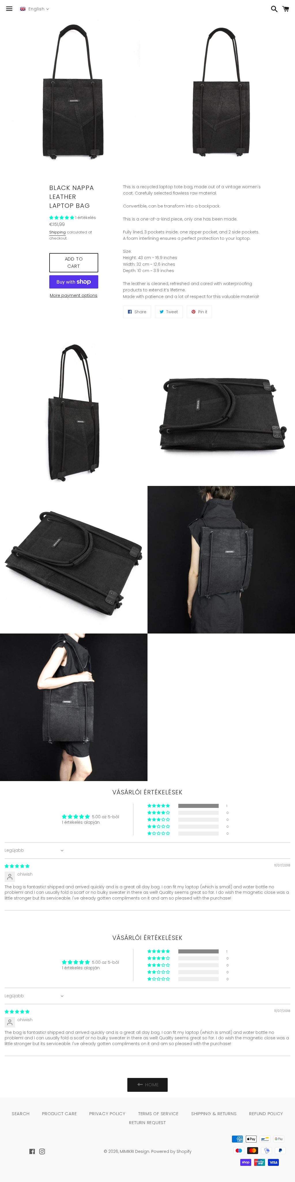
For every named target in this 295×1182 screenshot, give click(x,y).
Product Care (59, 1114)
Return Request (147, 1122)
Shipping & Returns (214, 1114)
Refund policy (266, 1114)
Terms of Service (158, 1114)
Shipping (57, 232)
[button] (62, 217)
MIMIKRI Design (134, 1151)
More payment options (73, 295)
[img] (17, 866)
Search (21, 1114)
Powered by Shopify (171, 1151)
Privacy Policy (107, 1114)
